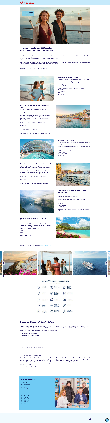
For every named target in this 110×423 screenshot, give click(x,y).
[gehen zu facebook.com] (90, 419)
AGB (20, 419)
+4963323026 (24, 387)
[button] (106, 263)
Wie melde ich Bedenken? (53, 419)
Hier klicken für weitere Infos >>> (46, 245)
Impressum (33, 419)
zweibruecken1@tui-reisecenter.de (28, 388)
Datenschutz (26, 419)
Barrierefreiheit (41, 419)
